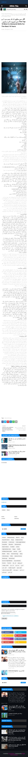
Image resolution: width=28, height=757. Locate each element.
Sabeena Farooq (18, 556)
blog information (5, 539)
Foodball (12, 546)
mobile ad (3, 2)
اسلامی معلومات (5, 565)
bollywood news (19, 539)
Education (11, 544)
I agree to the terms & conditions (10, 616)
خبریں (22, 565)
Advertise (16, 518)
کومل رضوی (19, 567)
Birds (22, 537)
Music (8, 510)
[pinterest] (20, 635)
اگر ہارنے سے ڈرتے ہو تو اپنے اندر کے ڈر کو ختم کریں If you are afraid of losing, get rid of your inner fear (17, 739)
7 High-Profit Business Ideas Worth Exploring (17, 445)
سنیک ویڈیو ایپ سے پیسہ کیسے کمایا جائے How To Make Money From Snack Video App (16, 731)
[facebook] (7, 632)
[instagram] (7, 638)
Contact (3, 518)
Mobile (3, 553)
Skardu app (4, 558)
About (15, 516)
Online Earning (5, 556)
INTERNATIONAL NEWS (7, 551)
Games (3, 510)
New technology (8, 13)
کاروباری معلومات (11, 567)
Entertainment (18, 544)
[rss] (7, 635)
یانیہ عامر (10, 572)
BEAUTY (17, 537)
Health (18, 549)
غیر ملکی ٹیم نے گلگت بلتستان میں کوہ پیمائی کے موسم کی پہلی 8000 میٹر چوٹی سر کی (16, 652)
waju (3, 29)
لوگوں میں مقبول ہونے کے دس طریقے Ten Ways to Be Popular (17, 745)
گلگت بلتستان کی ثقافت (6, 570)
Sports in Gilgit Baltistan (7, 560)
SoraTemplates (11, 753)
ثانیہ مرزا (12, 565)
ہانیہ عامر (22, 570)
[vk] (20, 638)
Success (4, 563)
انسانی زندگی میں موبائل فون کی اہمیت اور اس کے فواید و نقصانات (16, 452)
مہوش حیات (15, 570)
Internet (15, 551)
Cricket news (11, 542)
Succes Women (17, 560)
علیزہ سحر (4, 567)
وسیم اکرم (4, 572)
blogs (12, 539)
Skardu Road (11, 558)
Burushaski (4, 542)
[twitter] (20, 632)
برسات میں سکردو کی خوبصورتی (15, 713)
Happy (14, 549)
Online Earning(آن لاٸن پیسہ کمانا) (16, 670)
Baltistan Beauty (10, 537)
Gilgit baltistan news (6, 549)
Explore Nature (5, 546)
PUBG (11, 556)
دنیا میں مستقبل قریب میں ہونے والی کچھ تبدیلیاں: (16, 439)
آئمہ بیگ (14, 563)
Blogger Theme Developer (17, 754)
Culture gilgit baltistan (20, 542)
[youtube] (7, 642)
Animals (4, 537)
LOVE (20, 551)
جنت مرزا (17, 565)
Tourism (9, 563)
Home (2, 13)
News (21, 553)
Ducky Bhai (4, 544)
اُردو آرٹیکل (20, 563)
